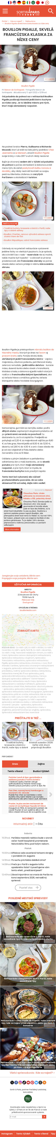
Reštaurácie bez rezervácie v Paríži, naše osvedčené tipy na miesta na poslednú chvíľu (28, 938)
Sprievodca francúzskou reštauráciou (23, 659)
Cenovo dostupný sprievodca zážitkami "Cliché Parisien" (24, 677)
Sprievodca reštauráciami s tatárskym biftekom (24, 682)
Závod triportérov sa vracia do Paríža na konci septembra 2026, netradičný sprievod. (31, 877)
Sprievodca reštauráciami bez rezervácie (20, 712)
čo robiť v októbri (35, 647)
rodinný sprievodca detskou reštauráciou (32, 671)
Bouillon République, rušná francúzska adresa (26, 240)
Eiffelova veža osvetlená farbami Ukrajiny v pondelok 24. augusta (32, 854)
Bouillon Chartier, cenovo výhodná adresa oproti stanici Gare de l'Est (27, 235)
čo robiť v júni (14, 697)
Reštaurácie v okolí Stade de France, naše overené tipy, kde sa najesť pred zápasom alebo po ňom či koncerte (28, 1023)
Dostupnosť (28, 602)
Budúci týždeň (41, 771)
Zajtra (41, 763)
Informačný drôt (23, 824)
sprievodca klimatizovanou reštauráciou (20, 676)
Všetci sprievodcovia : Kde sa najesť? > (32, 1072)
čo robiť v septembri (36, 699)
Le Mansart (20, 152)
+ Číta (39, 824)
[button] (4, 63)
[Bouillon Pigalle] (28, 63)
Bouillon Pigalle (28, 86)
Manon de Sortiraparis (14, 90)
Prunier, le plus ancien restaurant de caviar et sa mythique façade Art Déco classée (27, 806)
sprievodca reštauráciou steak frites (24, 685)
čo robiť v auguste (18, 699)
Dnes (15, 763)
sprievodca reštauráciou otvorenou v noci (28, 663)
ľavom (42, 352)
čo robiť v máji (8, 652)
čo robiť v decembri (42, 650)
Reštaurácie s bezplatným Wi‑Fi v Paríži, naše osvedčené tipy (28, 980)
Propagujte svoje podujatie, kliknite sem (20, 578)
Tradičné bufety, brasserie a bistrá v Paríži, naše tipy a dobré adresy (27, 229)
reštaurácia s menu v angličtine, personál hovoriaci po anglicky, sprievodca (26, 708)
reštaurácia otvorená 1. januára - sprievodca (27, 703)
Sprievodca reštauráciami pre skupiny (22, 706)
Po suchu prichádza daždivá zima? (28, 860)
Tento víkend (15, 771)
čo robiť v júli (21, 647)
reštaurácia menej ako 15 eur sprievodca (20, 673)
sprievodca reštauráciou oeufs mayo (19, 681)
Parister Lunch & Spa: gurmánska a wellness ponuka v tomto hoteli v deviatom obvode (25, 779)
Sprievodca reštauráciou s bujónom (18, 658)
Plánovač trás (28, 600)
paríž (42, 673)
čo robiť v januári (28, 697)
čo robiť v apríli (18, 650)
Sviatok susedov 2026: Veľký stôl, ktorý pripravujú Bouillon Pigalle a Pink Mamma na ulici (41, 745)
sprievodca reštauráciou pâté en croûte (27, 693)
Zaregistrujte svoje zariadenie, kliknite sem (21, 575)
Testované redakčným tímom (29, 652)
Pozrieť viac (26, 887)
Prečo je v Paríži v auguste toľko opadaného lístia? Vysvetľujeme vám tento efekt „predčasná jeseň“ (30, 867)
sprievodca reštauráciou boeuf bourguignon (22, 691)
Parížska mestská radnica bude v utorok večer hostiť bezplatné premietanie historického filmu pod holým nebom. (31, 840)
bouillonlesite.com (28, 610)
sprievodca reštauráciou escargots (30, 689)
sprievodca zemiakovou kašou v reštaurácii (21, 702)
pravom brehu (9, 355)
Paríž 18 (29, 650)
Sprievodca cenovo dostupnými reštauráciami (29, 655)
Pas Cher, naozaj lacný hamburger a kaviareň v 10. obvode (26, 791)
